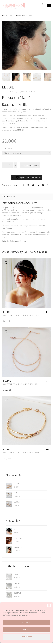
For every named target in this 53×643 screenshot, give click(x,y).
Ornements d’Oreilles (30, 91)
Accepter (26, 622)
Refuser (26, 629)
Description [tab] (8, 197)
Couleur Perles (7, 148)
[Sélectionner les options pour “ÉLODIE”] (48, 312)
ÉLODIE (7, 312)
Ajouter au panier (31, 165)
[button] (49, 605)
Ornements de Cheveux (32, 315)
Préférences (26, 636)
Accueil (4, 16)
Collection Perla (20, 16)
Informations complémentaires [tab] (19, 203)
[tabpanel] (6, 77)
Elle (11, 16)
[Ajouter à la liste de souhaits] (5, 262)
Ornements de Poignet (32, 453)
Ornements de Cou (30, 384)
